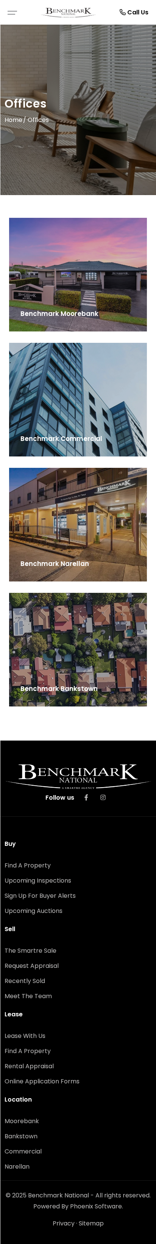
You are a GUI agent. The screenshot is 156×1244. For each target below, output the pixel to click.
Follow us (59, 797)
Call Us (137, 12)
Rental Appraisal (29, 1066)
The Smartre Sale (30, 950)
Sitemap (91, 1223)
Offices (38, 120)
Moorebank (22, 1121)
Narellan (17, 1166)
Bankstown (21, 1136)
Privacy (64, 1223)
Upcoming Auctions (33, 910)
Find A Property (28, 865)
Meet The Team (28, 996)
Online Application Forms (42, 1081)
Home (13, 120)
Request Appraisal (32, 965)
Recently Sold (25, 981)
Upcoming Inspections (38, 880)
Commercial (23, 1151)
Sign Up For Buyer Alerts (40, 895)
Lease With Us (25, 1035)
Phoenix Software (96, 1206)
